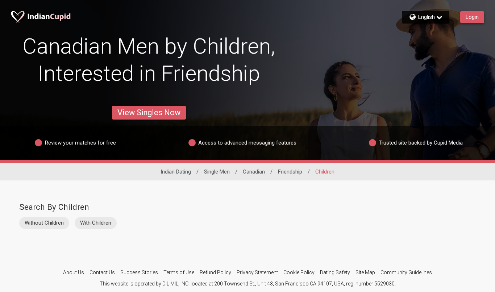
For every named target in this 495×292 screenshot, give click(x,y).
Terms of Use (178, 272)
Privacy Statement (257, 272)
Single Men (217, 171)
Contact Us (102, 272)
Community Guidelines (406, 272)
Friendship (290, 171)
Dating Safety (335, 272)
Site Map (365, 272)
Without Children (44, 223)
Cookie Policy (299, 272)
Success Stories (139, 272)
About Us (73, 272)
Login (472, 17)
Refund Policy (215, 272)
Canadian (254, 171)
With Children (95, 223)
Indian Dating (176, 171)
